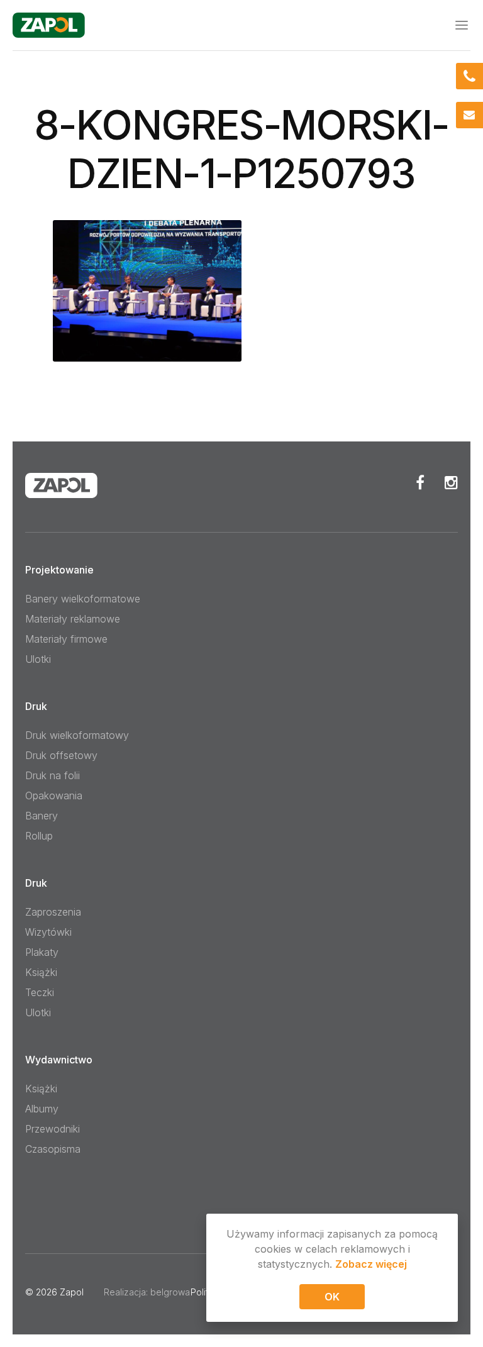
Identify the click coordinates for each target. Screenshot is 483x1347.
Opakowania (53, 795)
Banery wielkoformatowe (82, 598)
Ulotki (38, 659)
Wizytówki (48, 932)
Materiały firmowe (66, 639)
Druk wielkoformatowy (77, 735)
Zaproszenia (53, 912)
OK (332, 1296)
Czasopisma (52, 1149)
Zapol (72, 1292)
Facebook (420, 482)
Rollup (39, 835)
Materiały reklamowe (72, 619)
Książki (41, 972)
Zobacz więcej (371, 1264)
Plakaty (41, 952)
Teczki (39, 992)
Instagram (451, 482)
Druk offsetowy (61, 755)
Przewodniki (52, 1128)
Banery (41, 815)
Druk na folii (52, 775)
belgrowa (170, 1292)
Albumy (41, 1108)
